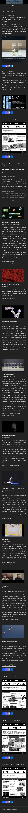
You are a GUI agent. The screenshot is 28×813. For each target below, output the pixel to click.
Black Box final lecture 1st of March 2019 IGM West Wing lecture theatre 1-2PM (13, 19)
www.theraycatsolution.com (9, 666)
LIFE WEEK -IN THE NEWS (11, 721)
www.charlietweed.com (8, 261)
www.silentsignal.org (7, 263)
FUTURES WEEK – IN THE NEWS (13, 765)
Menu (14, 5)
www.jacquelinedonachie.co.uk (10, 619)
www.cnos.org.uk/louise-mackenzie (11, 413)
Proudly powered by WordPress (9, 809)
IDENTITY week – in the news (12, 677)
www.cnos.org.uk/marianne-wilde (10, 465)
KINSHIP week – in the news (11, 120)
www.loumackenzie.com (8, 415)
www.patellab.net (6, 353)
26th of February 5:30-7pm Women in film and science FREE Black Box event (14, 75)
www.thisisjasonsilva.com (8, 298)
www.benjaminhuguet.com (9, 664)
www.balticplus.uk (6, 518)
